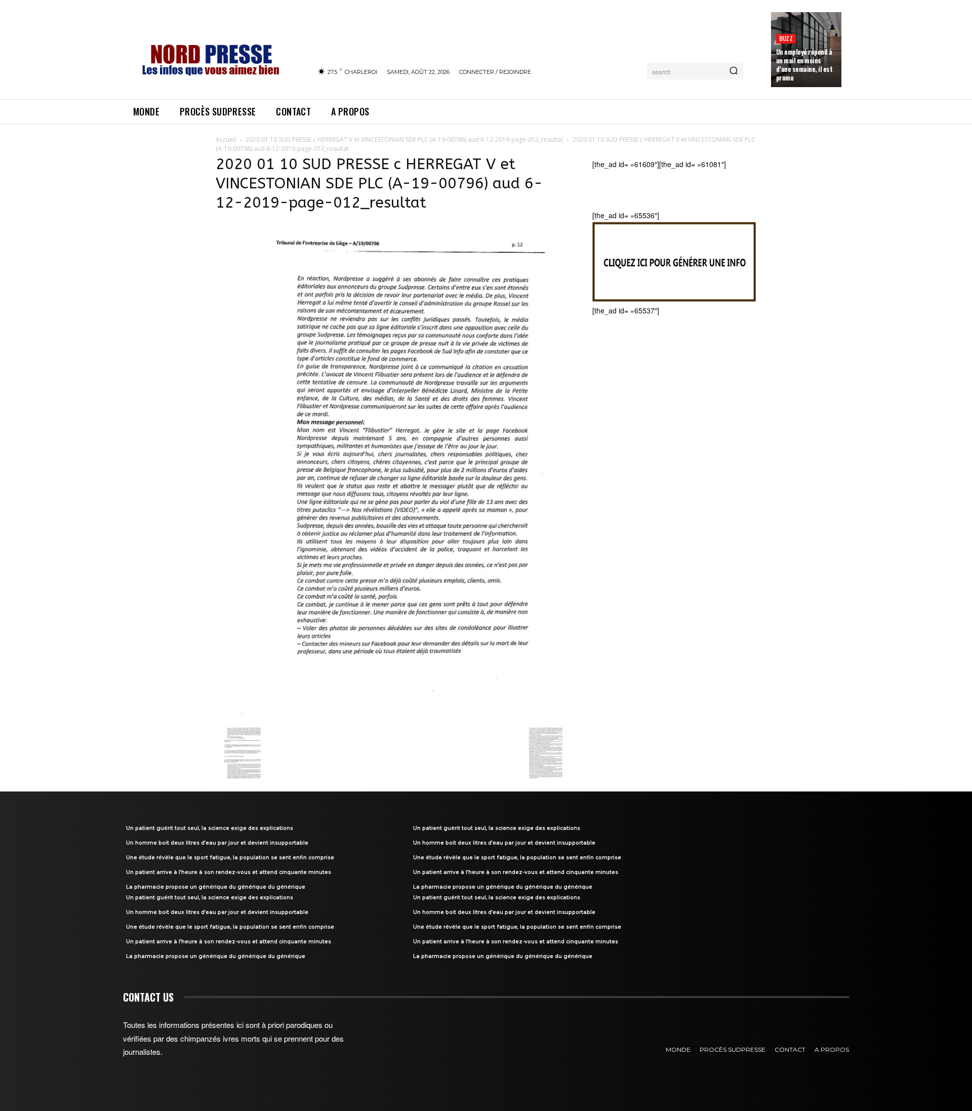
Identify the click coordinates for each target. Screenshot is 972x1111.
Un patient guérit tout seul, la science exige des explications (209, 828)
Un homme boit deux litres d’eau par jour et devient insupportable (217, 843)
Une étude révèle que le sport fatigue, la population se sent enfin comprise (230, 857)
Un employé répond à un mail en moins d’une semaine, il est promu (804, 65)
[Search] (733, 71)
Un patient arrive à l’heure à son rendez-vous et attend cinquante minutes (228, 872)
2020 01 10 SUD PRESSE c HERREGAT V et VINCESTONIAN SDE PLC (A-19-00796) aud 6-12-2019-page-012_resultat (404, 139)
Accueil (226, 139)
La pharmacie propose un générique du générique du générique (215, 887)
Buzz (786, 38)
